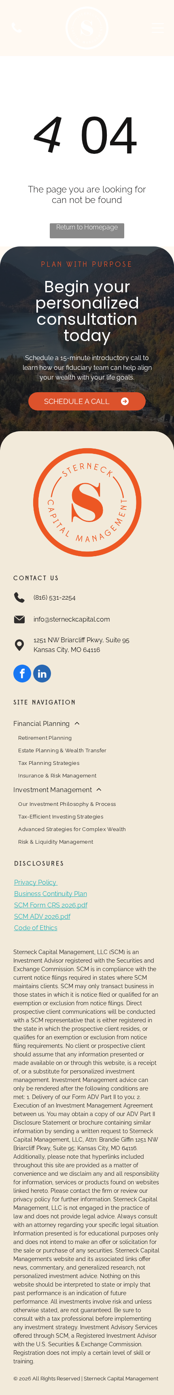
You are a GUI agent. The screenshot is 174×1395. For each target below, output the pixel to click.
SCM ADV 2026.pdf (42, 916)
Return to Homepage (87, 227)
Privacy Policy (35, 882)
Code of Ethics (35, 928)
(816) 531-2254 (55, 597)
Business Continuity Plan (50, 894)
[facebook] (22, 675)
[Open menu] (158, 28)
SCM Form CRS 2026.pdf (50, 905)
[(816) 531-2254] (16, 32)
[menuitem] (87, 749)
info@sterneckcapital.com (72, 619)
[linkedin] (42, 675)
